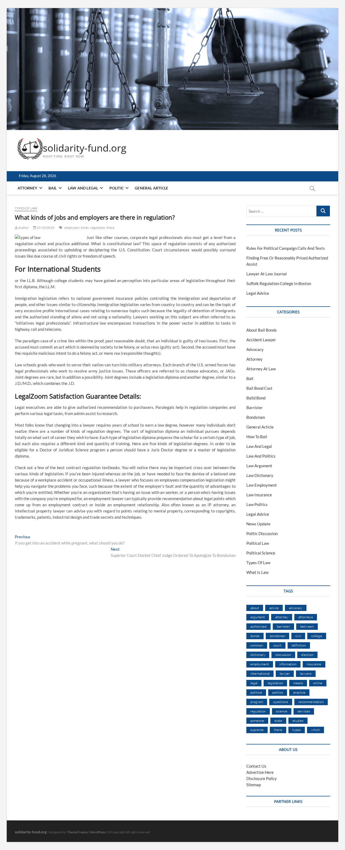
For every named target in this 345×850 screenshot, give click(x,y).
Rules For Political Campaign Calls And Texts (285, 248)
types (296, 730)
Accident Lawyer (261, 339)
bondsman (277, 636)
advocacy (295, 608)
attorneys (305, 617)
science (281, 711)
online (317, 683)
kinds (85, 228)
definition (299, 645)
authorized (258, 626)
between (307, 626)
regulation (97, 228)
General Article (151, 188)
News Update (258, 523)
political (256, 692)
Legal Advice (257, 293)
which (315, 730)
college (316, 636)
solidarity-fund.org (84, 148)
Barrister (254, 407)
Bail (53, 188)
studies (297, 720)
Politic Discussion (262, 533)
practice (299, 692)
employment (259, 664)
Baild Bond (255, 397)
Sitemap (253, 784)
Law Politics (257, 504)
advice (274, 608)
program (256, 702)
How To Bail (256, 436)
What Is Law (257, 572)
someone (257, 720)
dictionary (257, 654)
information (287, 664)
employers (72, 228)
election (307, 654)
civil (298, 636)
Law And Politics (260, 456)
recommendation (311, 702)
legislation (275, 683)
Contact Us (256, 766)
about (254, 608)
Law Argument (259, 465)
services (304, 711)
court (277, 645)
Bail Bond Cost (259, 388)
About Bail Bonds (261, 330)
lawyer (285, 673)
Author (23, 228)
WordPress (98, 832)
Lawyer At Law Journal (266, 273)
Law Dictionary (259, 475)
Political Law (257, 543)
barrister (283, 626)
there (110, 228)
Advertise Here (260, 772)
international (260, 673)
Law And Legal (83, 188)
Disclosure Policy (261, 778)
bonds (255, 636)
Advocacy (255, 349)
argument (257, 617)
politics (277, 692)
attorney (281, 617)
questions (280, 702)
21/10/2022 (45, 228)
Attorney (27, 188)
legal (253, 683)
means (298, 683)
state (278, 720)
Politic (116, 188)
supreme (257, 730)
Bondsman (255, 417)
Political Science (260, 552)
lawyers (306, 673)
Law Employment (261, 485)
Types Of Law (26, 208)
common (256, 645)
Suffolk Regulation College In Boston (278, 283)
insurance (314, 664)
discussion (283, 654)
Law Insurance (259, 494)
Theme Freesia (77, 832)
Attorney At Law (261, 368)
